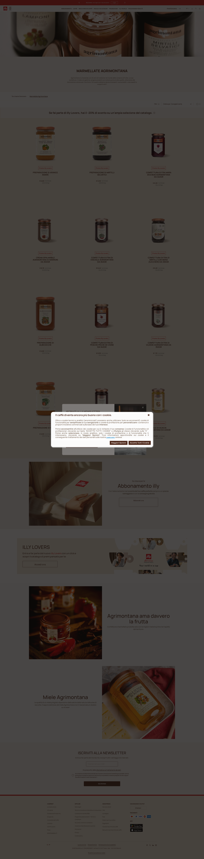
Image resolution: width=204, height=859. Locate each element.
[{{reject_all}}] (148, 415)
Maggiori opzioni (118, 443)
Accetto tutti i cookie (139, 443)
